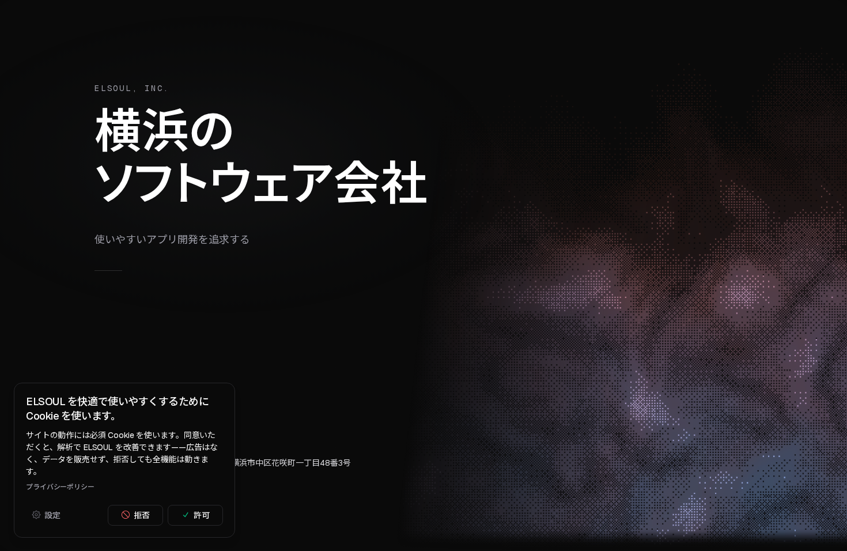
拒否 (142, 515)
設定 (52, 515)
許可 (202, 515)
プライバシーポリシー (60, 486)
